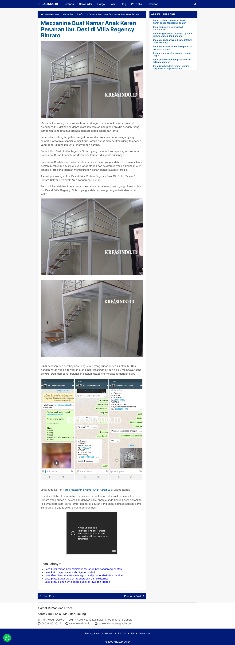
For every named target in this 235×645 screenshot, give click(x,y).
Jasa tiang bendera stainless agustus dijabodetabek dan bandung (84, 575)
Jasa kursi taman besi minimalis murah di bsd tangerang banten (83, 569)
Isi (132, 633)
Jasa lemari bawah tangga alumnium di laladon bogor (172, 60)
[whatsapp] (7, 638)
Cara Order (85, 4)
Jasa (113, 4)
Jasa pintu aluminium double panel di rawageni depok (77, 581)
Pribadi (121, 633)
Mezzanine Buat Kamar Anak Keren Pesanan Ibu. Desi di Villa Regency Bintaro (88, 29)
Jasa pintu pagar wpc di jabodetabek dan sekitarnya (77, 578)
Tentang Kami (92, 633)
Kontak (108, 633)
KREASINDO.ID (48, 4)
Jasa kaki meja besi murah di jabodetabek (70, 572)
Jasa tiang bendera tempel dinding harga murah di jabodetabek (171, 67)
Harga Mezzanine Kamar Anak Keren (85, 489)
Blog (123, 4)
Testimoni (153, 4)
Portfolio (136, 4)
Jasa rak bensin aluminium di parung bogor (172, 54)
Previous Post (132, 596)
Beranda (69, 4)
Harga (101, 4)
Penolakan (144, 633)
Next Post (49, 596)
